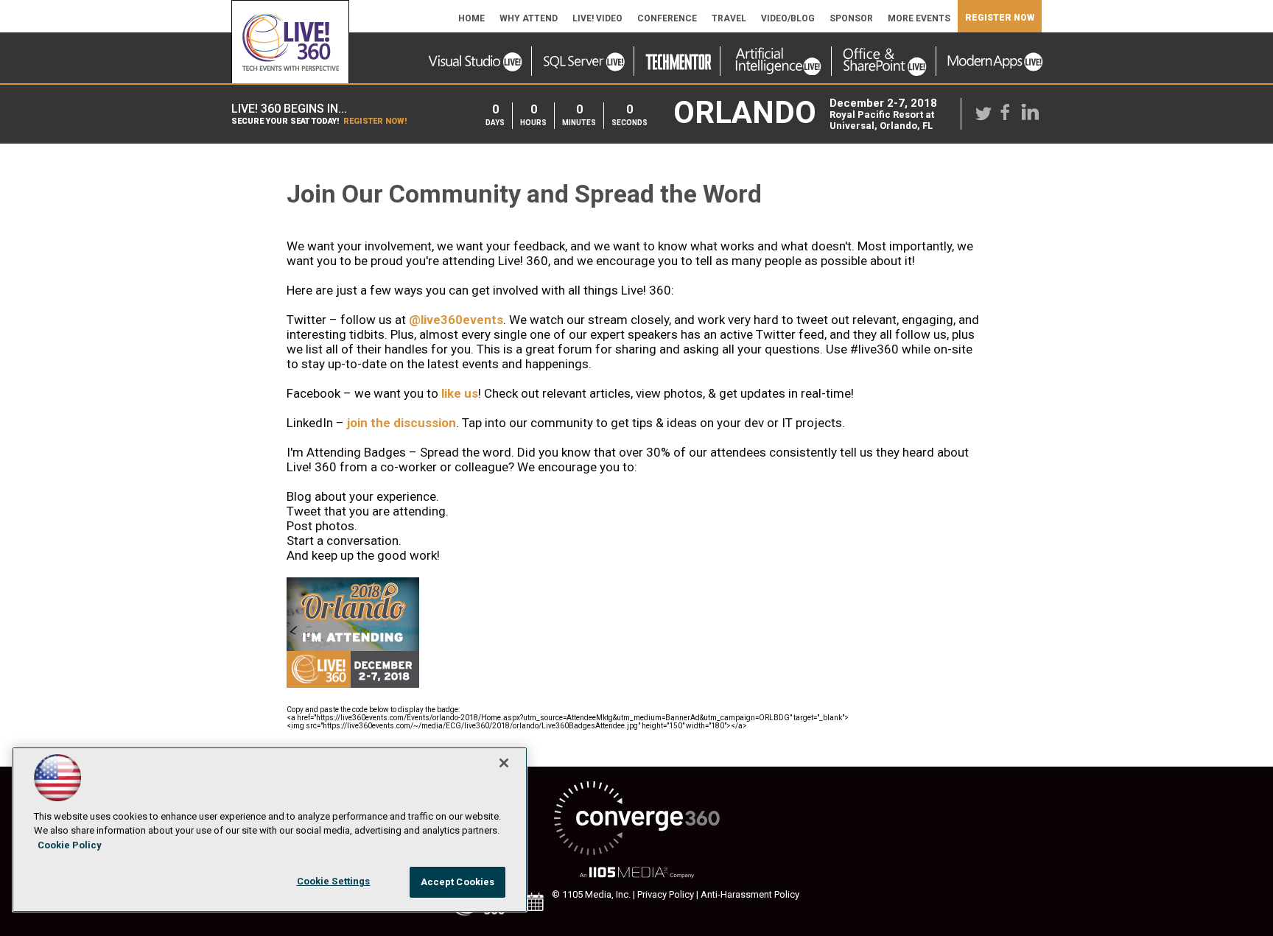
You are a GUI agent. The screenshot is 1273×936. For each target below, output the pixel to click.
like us (459, 393)
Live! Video (597, 18)
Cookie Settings (334, 881)
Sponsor (851, 18)
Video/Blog (788, 18)
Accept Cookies (458, 881)
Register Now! (375, 121)
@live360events (456, 319)
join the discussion (401, 422)
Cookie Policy (70, 845)
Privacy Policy (665, 894)
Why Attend (528, 18)
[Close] (504, 763)
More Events (919, 18)
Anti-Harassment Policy (750, 894)
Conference (667, 18)
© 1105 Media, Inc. (591, 894)
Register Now (999, 18)
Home (471, 18)
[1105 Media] (636, 873)
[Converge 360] (636, 819)
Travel (729, 18)
